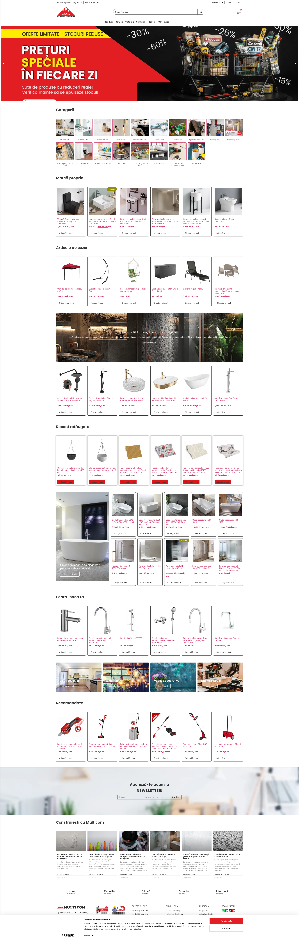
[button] (3, 63)
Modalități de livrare (140, 910)
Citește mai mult (129, 233)
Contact (238, 2)
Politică (145, 891)
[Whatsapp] (223, 910)
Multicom (216, 2)
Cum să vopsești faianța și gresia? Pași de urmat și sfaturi (196, 856)
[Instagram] (230, 910)
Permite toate (226, 921)
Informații (222, 891)
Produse (109, 22)
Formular (184, 891)
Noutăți (152, 22)
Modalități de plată (140, 914)
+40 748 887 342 (92, 2)
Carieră (229, 2)
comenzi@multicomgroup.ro (69, 2)
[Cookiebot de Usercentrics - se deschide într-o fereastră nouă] (68, 935)
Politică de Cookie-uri (174, 914)
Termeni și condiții (173, 910)
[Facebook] (226, 910)
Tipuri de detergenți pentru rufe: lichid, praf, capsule (101, 855)
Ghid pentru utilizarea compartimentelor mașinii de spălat (132, 856)
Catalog (129, 22)
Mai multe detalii (149, 342)
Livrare (71, 891)
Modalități (110, 891)
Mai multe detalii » (64, 874)
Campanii (141, 22)
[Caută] (200, 12)
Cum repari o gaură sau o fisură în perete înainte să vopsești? (69, 856)
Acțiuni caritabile (206, 914)
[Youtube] (233, 910)
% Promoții (163, 22)
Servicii (119, 22)
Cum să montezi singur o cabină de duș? (163, 855)
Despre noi (203, 910)
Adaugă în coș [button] (65, 233)
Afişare (87, 935)
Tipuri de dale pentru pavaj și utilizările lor (227, 855)
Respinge (226, 928)
